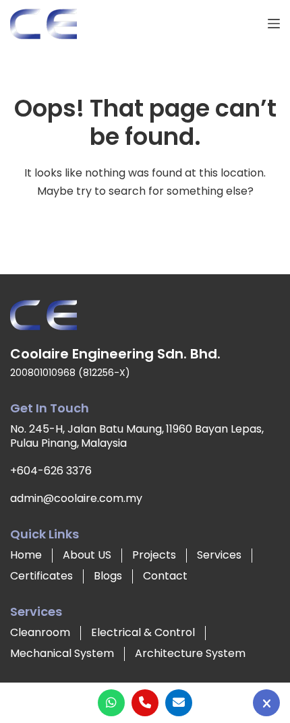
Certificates (41, 576)
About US (87, 555)
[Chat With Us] (266, 702)
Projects (154, 555)
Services (219, 555)
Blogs (108, 576)
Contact (165, 576)
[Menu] (274, 24)
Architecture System (190, 653)
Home (26, 555)
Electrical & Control (143, 632)
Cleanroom (40, 632)
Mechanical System (62, 653)
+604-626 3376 (51, 470)
